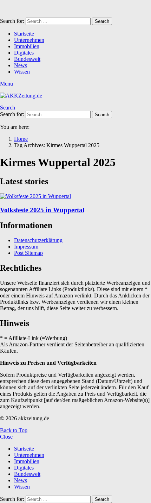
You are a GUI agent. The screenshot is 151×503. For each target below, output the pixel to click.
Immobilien (26, 46)
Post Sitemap (28, 253)
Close (6, 437)
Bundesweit (27, 59)
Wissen (22, 72)
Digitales (24, 53)
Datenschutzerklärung (38, 240)
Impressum (26, 247)
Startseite (24, 34)
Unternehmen (29, 40)
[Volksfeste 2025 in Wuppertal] (75, 196)
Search (102, 21)
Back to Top (13, 430)
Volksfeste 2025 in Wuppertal (42, 210)
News (20, 65)
